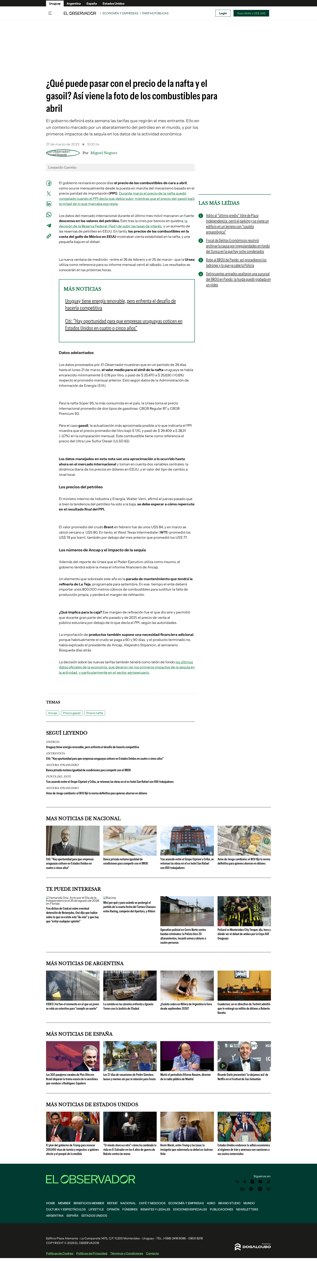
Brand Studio (229, 1203)
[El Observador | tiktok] (269, 1181)
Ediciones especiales (190, 1209)
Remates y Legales (155, 1209)
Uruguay (55, 3)
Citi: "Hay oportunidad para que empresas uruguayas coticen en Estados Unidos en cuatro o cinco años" (104, 758)
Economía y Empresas (120, 13)
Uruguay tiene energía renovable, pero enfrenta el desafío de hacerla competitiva (92, 747)
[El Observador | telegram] (260, 1189)
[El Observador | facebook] (244, 1181)
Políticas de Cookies (59, 1253)
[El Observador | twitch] (269, 1189)
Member (64, 1203)
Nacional (128, 1203)
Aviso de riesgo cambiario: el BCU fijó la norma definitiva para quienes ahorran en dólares (96, 793)
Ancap (52, 713)
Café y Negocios (152, 1203)
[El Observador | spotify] (251, 1189)
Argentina (74, 3)
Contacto (152, 1253)
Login (223, 13)
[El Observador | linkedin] (242, 1189)
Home (50, 1203)
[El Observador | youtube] (260, 1181)
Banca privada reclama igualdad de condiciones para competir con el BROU (88, 770)
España (92, 3)
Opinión (113, 1209)
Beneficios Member (89, 1203)
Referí (112, 1203)
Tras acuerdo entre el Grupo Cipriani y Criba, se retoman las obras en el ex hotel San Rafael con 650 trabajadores (110, 781)
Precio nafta (94, 713)
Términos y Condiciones (126, 1253)
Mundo (249, 1203)
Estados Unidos (113, 3)
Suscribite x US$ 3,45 (251, 13)
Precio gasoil (72, 713)
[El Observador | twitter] (237, 1181)
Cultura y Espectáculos (66, 1209)
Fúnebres (130, 1209)
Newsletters (247, 1209)
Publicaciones (221, 1209)
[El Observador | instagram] (252, 1181)
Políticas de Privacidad (91, 1253)
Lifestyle (96, 1209)
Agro (211, 1203)
